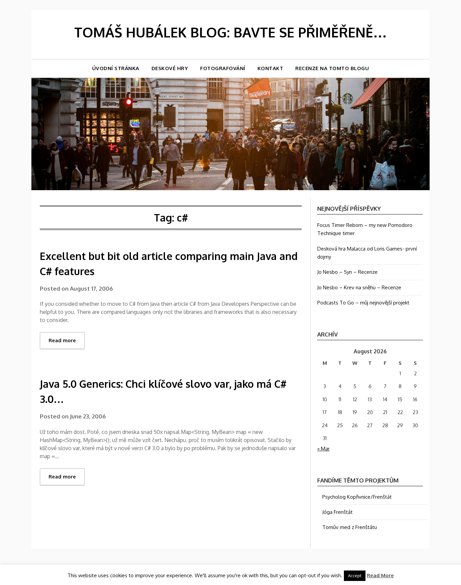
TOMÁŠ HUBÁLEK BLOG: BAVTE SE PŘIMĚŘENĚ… (230, 32)
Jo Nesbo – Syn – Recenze (347, 272)
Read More (380, 575)
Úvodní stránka (115, 68)
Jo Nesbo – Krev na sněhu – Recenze (359, 287)
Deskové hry (170, 68)
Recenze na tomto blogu (332, 68)
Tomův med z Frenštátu (349, 527)
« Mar (323, 448)
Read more (62, 340)
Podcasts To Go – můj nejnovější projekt (363, 302)
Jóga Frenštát (337, 512)
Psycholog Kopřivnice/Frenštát (357, 497)
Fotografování (222, 68)
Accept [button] (354, 575)
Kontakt (270, 68)
